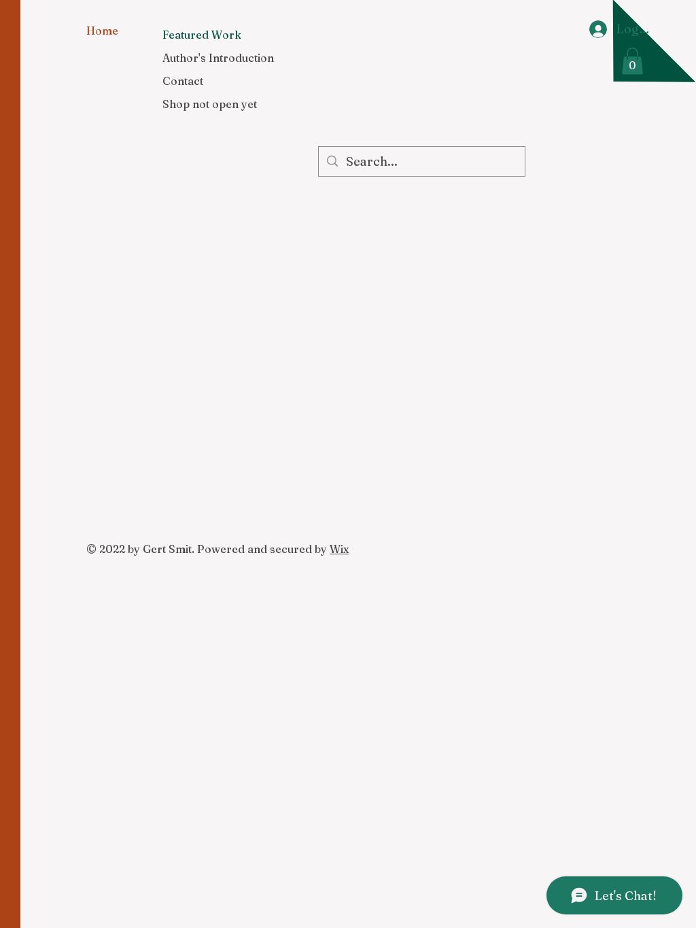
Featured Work (201, 34)
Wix (339, 549)
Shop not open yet (209, 104)
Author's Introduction (218, 58)
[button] (632, 61)
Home (102, 30)
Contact (182, 81)
